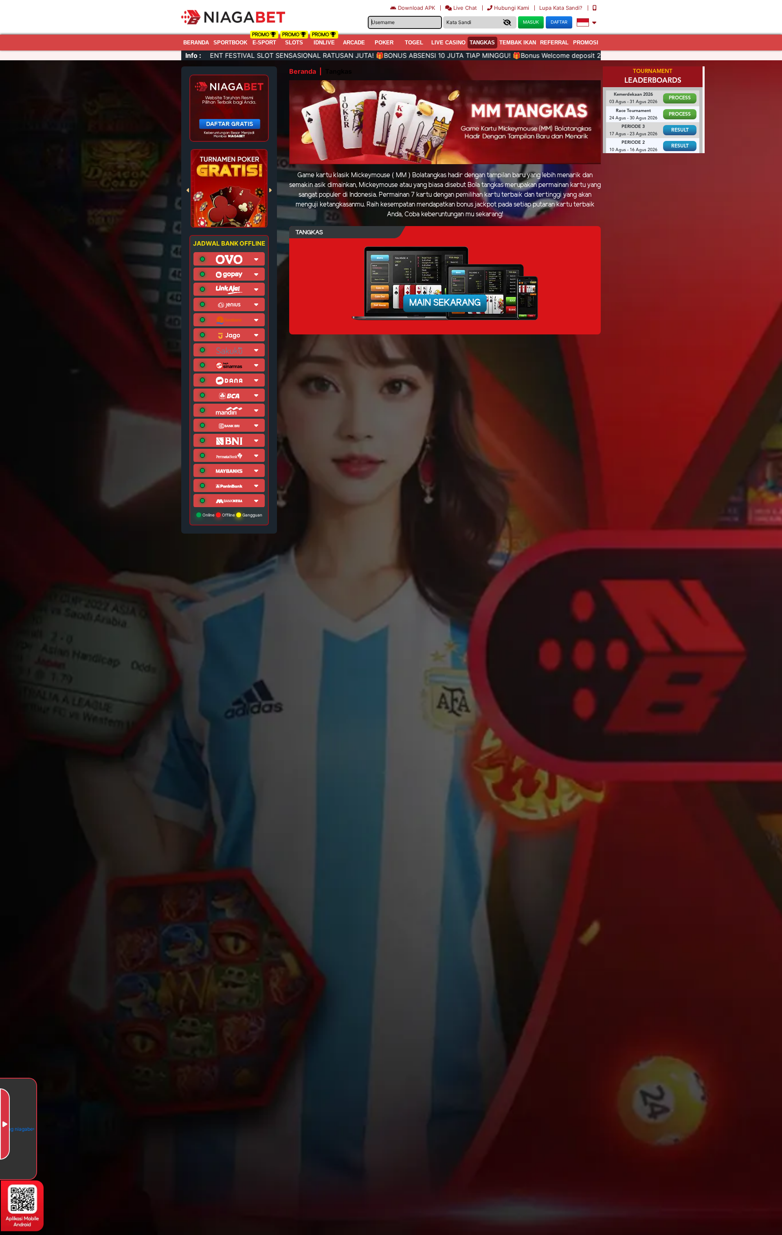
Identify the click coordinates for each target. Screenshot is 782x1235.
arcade (354, 43)
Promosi (585, 43)
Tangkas (482, 43)
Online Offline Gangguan (231, 514)
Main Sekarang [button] (445, 303)
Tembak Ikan (517, 43)
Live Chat (464, 7)
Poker (384, 43)
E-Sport (264, 43)
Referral (554, 43)
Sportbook (230, 43)
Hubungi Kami (511, 7)
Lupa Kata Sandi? (561, 7)
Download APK (416, 7)
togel (414, 43)
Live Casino (448, 43)
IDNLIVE (324, 43)
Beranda (196, 43)
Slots (294, 43)
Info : (193, 55)
